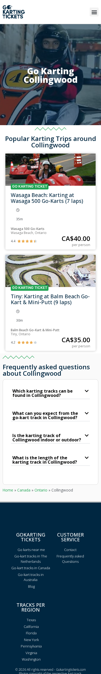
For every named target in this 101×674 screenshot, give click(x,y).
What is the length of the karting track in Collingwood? (44, 460)
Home (8, 490)
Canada (23, 490)
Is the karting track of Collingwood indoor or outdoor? (46, 438)
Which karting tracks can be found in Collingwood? (42, 393)
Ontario (40, 490)
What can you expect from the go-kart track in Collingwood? (45, 415)
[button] (94, 12)
